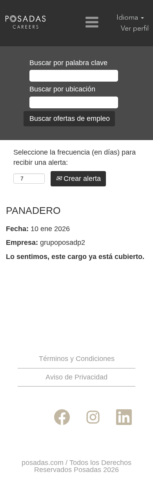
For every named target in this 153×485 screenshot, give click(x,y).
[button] (76, 23)
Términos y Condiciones (77, 359)
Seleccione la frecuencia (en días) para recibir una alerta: (74, 157)
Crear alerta (81, 178)
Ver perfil (135, 28)
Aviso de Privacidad (76, 377)
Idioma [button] (128, 17)
